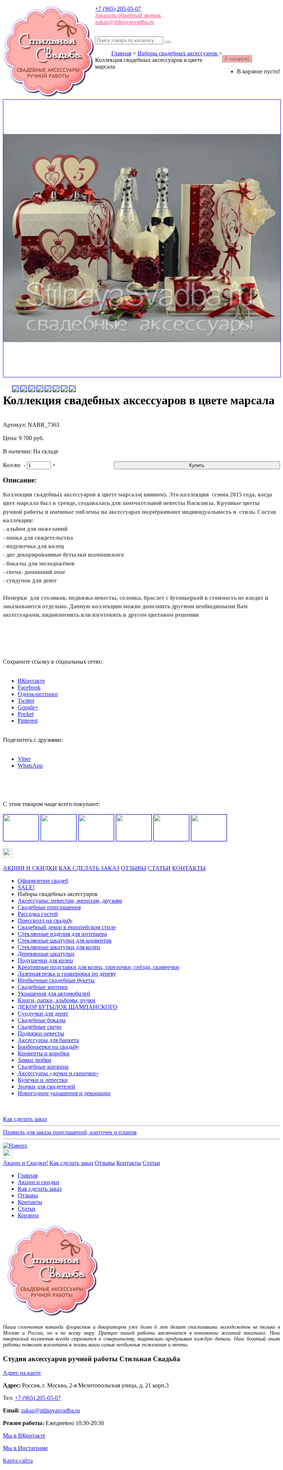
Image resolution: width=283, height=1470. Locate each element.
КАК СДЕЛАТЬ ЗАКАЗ (89, 868)
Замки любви (34, 1060)
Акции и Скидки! (25, 1163)
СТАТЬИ (159, 868)
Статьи (151, 1163)
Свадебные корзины (43, 1066)
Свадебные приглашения (49, 907)
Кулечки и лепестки (43, 1080)
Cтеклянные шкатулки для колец (59, 947)
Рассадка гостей (38, 914)
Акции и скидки (38, 1182)
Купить (197, 465)
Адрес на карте (22, 1373)
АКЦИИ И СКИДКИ (30, 868)
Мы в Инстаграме (25, 1448)
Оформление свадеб (43, 881)
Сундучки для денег (43, 1013)
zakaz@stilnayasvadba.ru (124, 22)
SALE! (26, 887)
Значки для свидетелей (46, 1086)
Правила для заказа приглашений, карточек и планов (70, 1132)
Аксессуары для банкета (48, 1040)
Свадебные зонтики (43, 987)
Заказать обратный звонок (128, 15)
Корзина (28, 1215)
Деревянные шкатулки (46, 954)
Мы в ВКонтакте (24, 1435)
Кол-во (11, 465)
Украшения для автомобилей (54, 993)
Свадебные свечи (40, 1027)
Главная (121, 53)
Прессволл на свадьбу (45, 920)
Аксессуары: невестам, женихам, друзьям (70, 900)
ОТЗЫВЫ (133, 868)
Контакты (128, 1163)
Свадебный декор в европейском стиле (67, 927)
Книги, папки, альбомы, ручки (56, 1000)
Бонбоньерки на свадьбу (48, 1047)
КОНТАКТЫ (189, 868)
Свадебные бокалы (42, 1020)
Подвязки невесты (41, 1033)
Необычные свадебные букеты (56, 980)
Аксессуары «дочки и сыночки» (58, 1073)
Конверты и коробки (44, 1053)
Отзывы (105, 1163)
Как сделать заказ (25, 1119)
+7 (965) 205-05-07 (118, 9)
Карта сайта (18, 1460)
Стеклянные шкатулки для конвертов (65, 940)
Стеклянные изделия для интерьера (62, 934)
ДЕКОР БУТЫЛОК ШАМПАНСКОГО (68, 1007)
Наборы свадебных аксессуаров (178, 53)
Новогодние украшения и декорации (64, 1093)
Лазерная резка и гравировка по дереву (67, 974)
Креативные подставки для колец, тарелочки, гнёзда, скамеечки (98, 967)
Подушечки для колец (45, 960)
